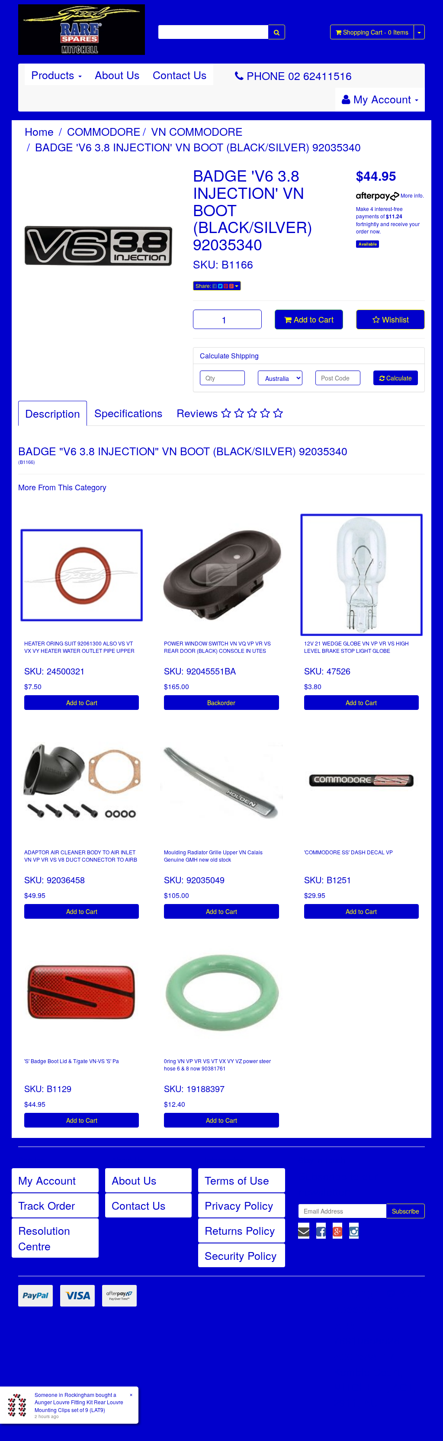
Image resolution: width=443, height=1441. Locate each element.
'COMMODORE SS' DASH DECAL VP (348, 852)
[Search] (276, 32)
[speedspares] (81, 25)
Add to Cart (313, 319)
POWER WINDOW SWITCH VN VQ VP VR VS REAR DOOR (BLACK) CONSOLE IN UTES (217, 646)
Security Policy (241, 1255)
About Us (117, 74)
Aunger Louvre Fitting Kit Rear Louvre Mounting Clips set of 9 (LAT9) (79, 1405)
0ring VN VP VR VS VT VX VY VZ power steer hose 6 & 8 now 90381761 (217, 1064)
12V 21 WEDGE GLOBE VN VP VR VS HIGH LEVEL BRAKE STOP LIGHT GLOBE (356, 646)
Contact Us (180, 74)
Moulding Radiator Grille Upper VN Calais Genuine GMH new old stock (213, 855)
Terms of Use (237, 1180)
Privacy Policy (239, 1205)
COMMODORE (104, 131)
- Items (375, 32)
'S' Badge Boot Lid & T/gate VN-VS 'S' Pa (71, 1060)
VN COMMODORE (197, 131)
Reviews (199, 412)
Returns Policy (240, 1230)
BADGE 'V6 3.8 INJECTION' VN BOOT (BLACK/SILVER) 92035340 (198, 146)
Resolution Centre (44, 1237)
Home (39, 131)
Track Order (46, 1205)
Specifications (128, 412)
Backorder (221, 702)
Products (54, 74)
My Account (47, 1180)
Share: (204, 285)
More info (411, 195)
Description (52, 413)
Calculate (398, 378)
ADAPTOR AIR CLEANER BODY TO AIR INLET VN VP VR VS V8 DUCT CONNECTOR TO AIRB (80, 855)
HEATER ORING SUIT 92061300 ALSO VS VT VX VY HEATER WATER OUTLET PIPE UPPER (79, 646)
